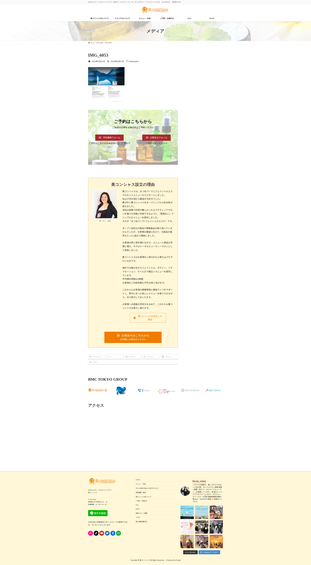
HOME (138, 480)
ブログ (138, 517)
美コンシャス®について (143, 497)
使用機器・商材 (141, 492)
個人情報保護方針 (141, 522)
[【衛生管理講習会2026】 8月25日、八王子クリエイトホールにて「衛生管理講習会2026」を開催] (187, 512)
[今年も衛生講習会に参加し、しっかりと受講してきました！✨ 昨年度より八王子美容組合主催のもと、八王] (201, 512)
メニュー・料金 (141, 484)
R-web (178, 560)
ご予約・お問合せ (141, 501)
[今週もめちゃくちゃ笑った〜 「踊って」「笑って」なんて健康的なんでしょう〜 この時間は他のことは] (201, 527)
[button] (109, 138)
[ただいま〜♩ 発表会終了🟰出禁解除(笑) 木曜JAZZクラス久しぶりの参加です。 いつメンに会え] (216, 541)
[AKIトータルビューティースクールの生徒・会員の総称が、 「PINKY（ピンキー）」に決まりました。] (187, 527)
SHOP (138, 509)
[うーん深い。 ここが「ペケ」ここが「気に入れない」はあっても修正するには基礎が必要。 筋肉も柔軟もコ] (201, 541)
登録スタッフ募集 (141, 513)
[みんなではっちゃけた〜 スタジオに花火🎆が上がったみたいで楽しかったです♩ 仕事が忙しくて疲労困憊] (187, 541)
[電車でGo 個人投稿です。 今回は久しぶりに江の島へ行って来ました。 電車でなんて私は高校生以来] (216, 512)
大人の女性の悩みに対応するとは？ (147, 488)
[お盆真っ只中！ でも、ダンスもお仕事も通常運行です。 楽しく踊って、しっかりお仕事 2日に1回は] (216, 527)
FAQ (137, 505)
